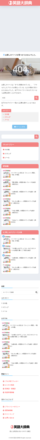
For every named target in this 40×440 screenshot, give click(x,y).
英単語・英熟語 (10, 388)
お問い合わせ (9, 418)
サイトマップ (9, 414)
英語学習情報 (9, 392)
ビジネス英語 (9, 385)
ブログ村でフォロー (12, 381)
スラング (7, 117)
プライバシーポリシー (12, 406)
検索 (36, 137)
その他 (6, 114)
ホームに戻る (20, 127)
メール (6, 119)
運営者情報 (9, 410)
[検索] (36, 98)
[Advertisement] (20, 29)
